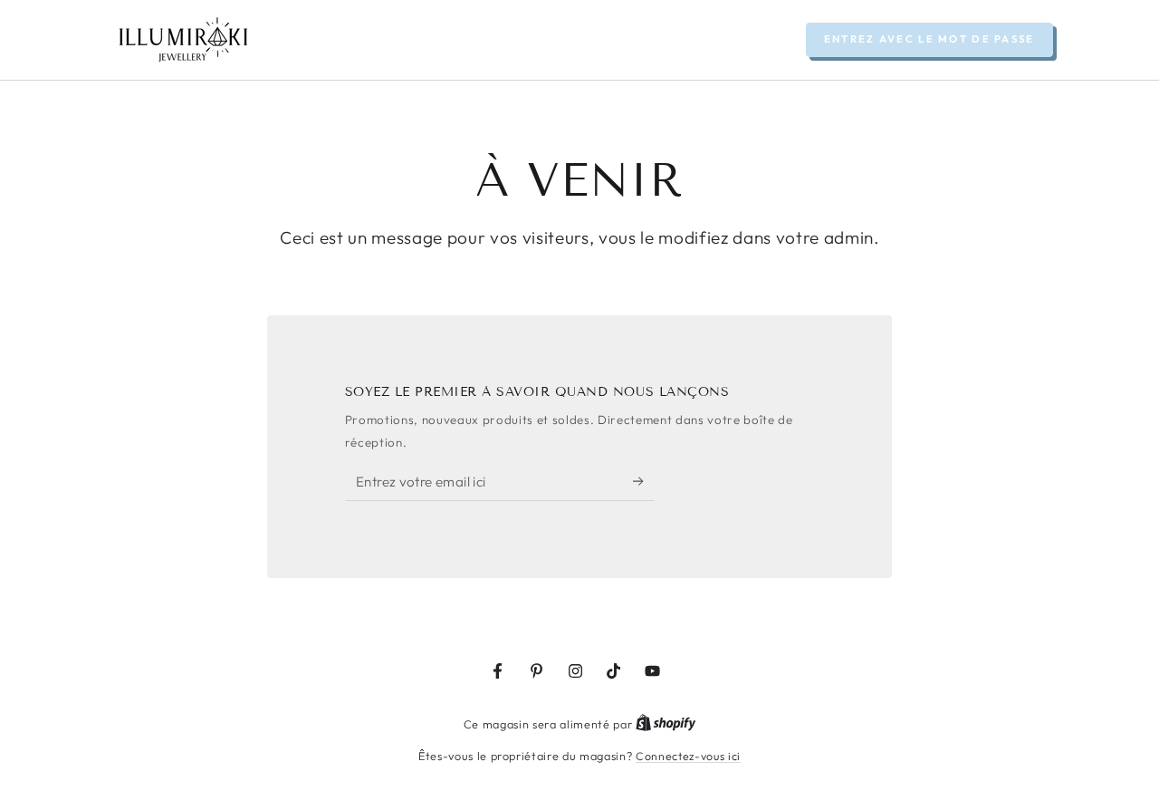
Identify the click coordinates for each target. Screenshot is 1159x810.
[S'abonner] (644, 481)
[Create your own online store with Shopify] (666, 724)
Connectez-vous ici (688, 756)
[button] (929, 40)
